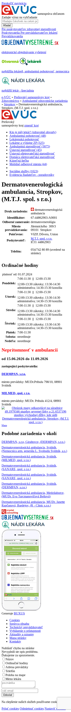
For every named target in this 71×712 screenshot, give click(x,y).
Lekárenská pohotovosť (24, 139)
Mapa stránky (17, 638)
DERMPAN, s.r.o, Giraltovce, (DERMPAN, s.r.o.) (33, 442)
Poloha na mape (15, 675)
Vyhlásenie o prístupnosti (25, 630)
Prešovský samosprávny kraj (32, 97)
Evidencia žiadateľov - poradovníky (31, 174)
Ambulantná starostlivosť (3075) (29, 146)
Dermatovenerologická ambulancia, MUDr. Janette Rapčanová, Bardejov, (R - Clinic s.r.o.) (33, 503)
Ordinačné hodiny (17, 663)
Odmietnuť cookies (32, 708)
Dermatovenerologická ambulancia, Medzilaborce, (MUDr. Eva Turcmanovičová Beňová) (33, 494)
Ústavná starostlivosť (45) (25, 150)
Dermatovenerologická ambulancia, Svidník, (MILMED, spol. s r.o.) (29, 458)
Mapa (4, 425)
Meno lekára (13, 679)
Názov (10, 659)
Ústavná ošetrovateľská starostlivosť (32, 153)
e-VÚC (6, 97)
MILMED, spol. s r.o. (16, 393)
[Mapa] (35, 415)
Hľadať (7, 25)
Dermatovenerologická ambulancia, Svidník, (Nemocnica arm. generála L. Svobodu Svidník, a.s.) (34, 449)
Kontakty (15, 641)
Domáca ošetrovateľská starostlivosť (32, 157)
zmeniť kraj (31, 125)
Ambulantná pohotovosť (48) (27, 135)
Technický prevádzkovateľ (26, 627)
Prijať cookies (10, 708)
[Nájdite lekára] (23, 527)
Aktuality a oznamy (21, 634)
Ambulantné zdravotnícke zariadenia (45, 100)
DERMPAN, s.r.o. (14, 374)
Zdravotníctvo (10, 100)
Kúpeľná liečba (19, 160)
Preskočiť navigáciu (14, 3)
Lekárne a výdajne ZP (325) (26, 142)
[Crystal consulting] (10, 513)
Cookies (14, 620)
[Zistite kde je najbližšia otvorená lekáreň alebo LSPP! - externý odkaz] (21, 610)
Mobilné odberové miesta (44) (28, 164)
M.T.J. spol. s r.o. (41, 238)
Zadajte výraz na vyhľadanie (19, 17)
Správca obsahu (19, 623)
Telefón (10, 671)
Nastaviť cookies (55, 708)
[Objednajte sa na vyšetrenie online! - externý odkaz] (27, 518)
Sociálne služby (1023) (23, 171)
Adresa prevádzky (17, 667)
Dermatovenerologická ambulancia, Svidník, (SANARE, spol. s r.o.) (29, 467)
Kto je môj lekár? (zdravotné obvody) (32, 132)
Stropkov (9, 104)
